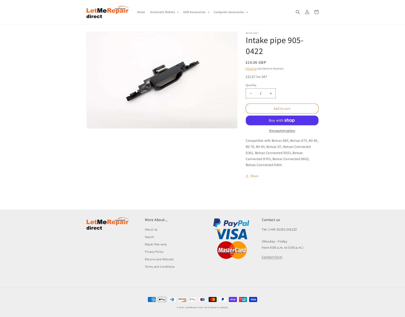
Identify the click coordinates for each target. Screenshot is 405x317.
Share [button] (254, 176)
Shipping (251, 68)
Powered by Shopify (218, 307)
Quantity (251, 85)
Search (149, 237)
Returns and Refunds (159, 259)
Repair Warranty (156, 244)
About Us (151, 229)
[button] (164, 12)
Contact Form (272, 257)
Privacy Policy (154, 252)
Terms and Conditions (160, 266)
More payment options (282, 130)
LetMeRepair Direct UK (196, 307)
